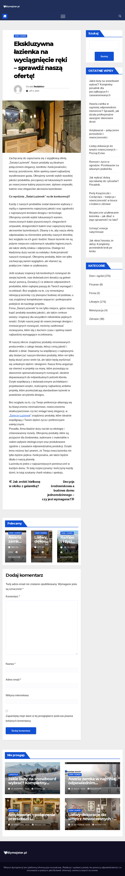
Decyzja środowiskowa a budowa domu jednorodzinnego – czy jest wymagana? (58, 490)
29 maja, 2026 (78, 789)
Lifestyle (94, 301)
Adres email (13, 679)
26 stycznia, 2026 (81, 825)
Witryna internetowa (17, 695)
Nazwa (10, 663)
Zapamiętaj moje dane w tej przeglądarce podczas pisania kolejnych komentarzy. (39, 718)
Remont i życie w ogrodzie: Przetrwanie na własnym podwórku (104, 165)
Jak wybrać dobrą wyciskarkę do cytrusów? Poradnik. (104, 181)
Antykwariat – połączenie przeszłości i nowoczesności (31, 818)
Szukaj (93, 33)
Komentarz (13, 596)
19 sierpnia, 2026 (20, 789)
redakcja (39, 789)
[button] (120, 16)
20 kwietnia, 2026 (20, 825)
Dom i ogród (20, 36)
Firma (92, 293)
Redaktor (39, 86)
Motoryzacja (96, 310)
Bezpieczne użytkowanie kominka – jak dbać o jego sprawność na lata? (104, 216)
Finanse (94, 284)
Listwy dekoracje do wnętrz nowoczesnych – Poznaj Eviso (103, 150)
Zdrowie (94, 319)
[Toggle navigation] (63, 16)
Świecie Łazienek (20, 415)
